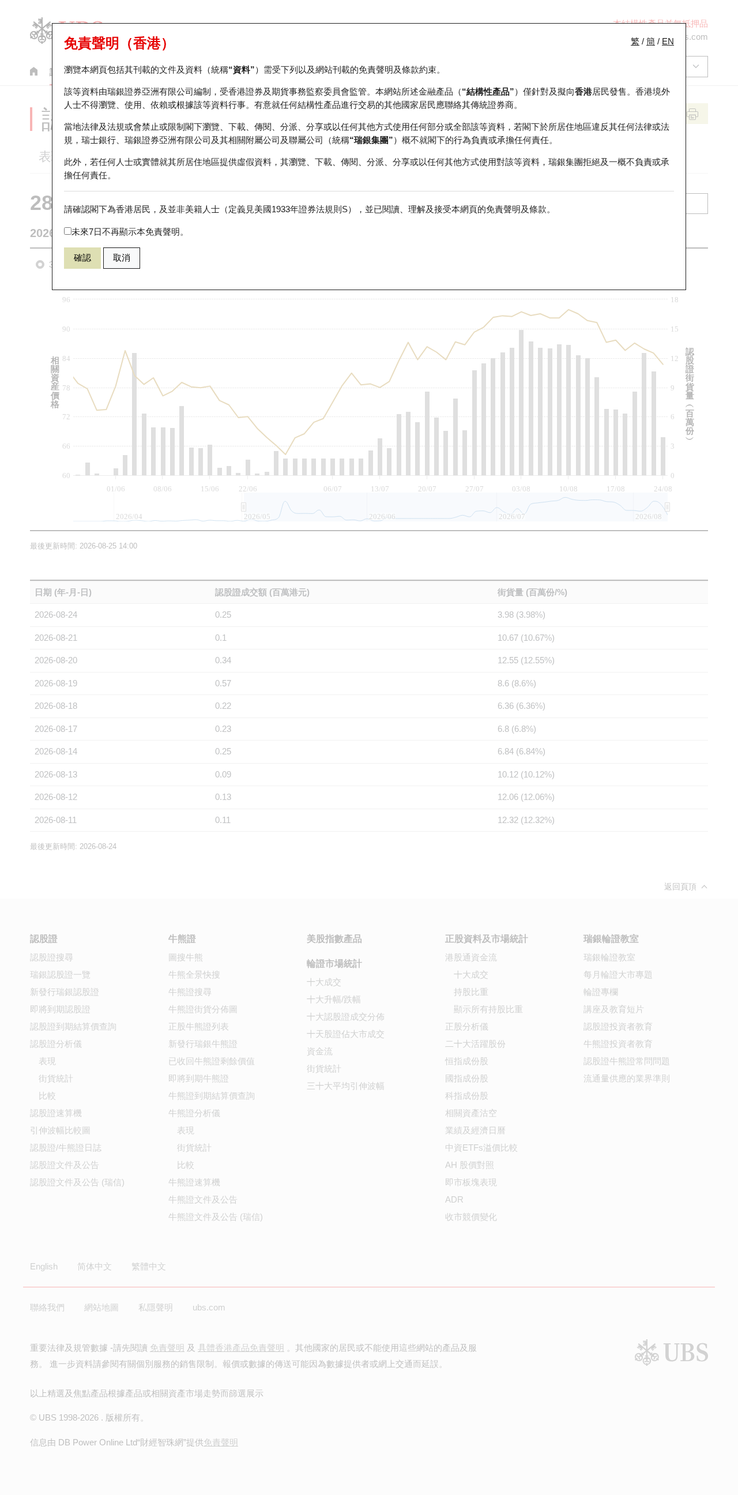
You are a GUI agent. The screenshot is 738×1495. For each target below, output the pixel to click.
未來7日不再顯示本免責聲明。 (130, 231)
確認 (82, 257)
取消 (121, 257)
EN (668, 41)
